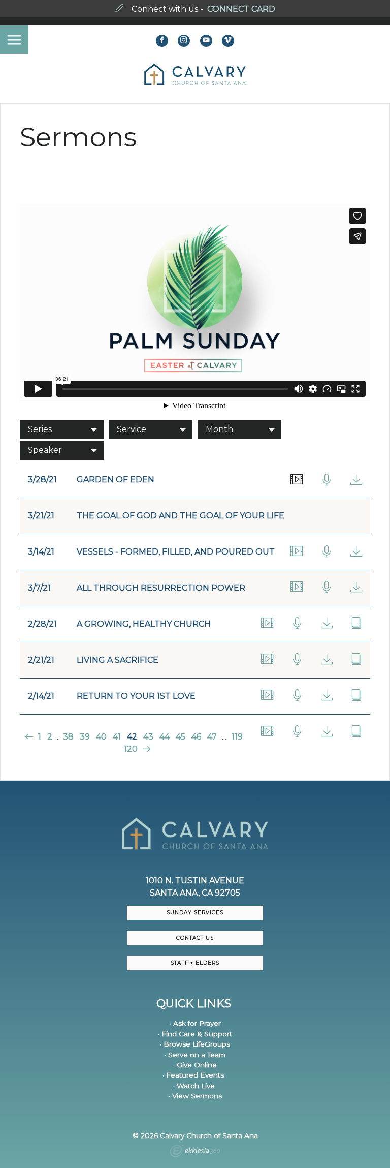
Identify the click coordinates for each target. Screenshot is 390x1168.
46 (196, 737)
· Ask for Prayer (195, 1023)
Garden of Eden (115, 479)
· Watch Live (194, 1086)
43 (148, 737)
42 (132, 737)
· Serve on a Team (195, 1055)
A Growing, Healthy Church (144, 624)
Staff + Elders (195, 963)
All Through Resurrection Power (161, 588)
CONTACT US (195, 938)
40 (101, 737)
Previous (30, 736)
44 (164, 737)
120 (131, 749)
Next (145, 749)
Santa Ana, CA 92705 (195, 893)
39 (85, 737)
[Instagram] (184, 41)
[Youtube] (206, 41)
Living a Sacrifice (117, 660)
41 (117, 737)
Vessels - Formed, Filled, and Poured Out (176, 552)
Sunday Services (195, 912)
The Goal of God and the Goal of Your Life (180, 515)
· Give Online (195, 1065)
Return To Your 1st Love (136, 696)
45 (180, 737)
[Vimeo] (228, 41)
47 (212, 737)
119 (237, 737)
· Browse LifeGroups (195, 1044)
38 (68, 737)
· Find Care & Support (195, 1034)
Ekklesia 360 (195, 1152)
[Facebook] (162, 41)
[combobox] (62, 429)
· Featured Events (193, 1075)
